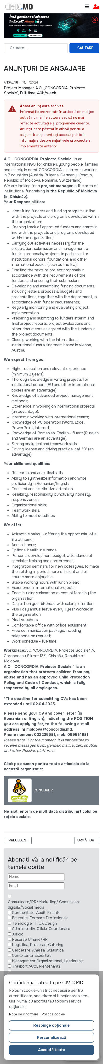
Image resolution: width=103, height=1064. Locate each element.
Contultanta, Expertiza (32, 955)
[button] (96, 7)
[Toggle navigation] (87, 6)
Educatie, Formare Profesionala (40, 917)
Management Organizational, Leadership (48, 960)
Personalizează (51, 1037)
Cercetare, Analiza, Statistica (38, 950)
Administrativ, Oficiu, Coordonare (41, 928)
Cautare (85, 48)
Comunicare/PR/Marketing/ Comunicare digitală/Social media (44, 904)
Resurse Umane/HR (30, 939)
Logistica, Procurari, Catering (37, 944)
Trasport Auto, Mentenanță (36, 966)
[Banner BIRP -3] (51, 25)
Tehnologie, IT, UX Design (34, 923)
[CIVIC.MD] (19, 7)
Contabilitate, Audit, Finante (36, 912)
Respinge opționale (51, 1025)
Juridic (17, 934)
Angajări (11, 82)
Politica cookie (53, 1014)
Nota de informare (23, 1014)
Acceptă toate (51, 1049)
